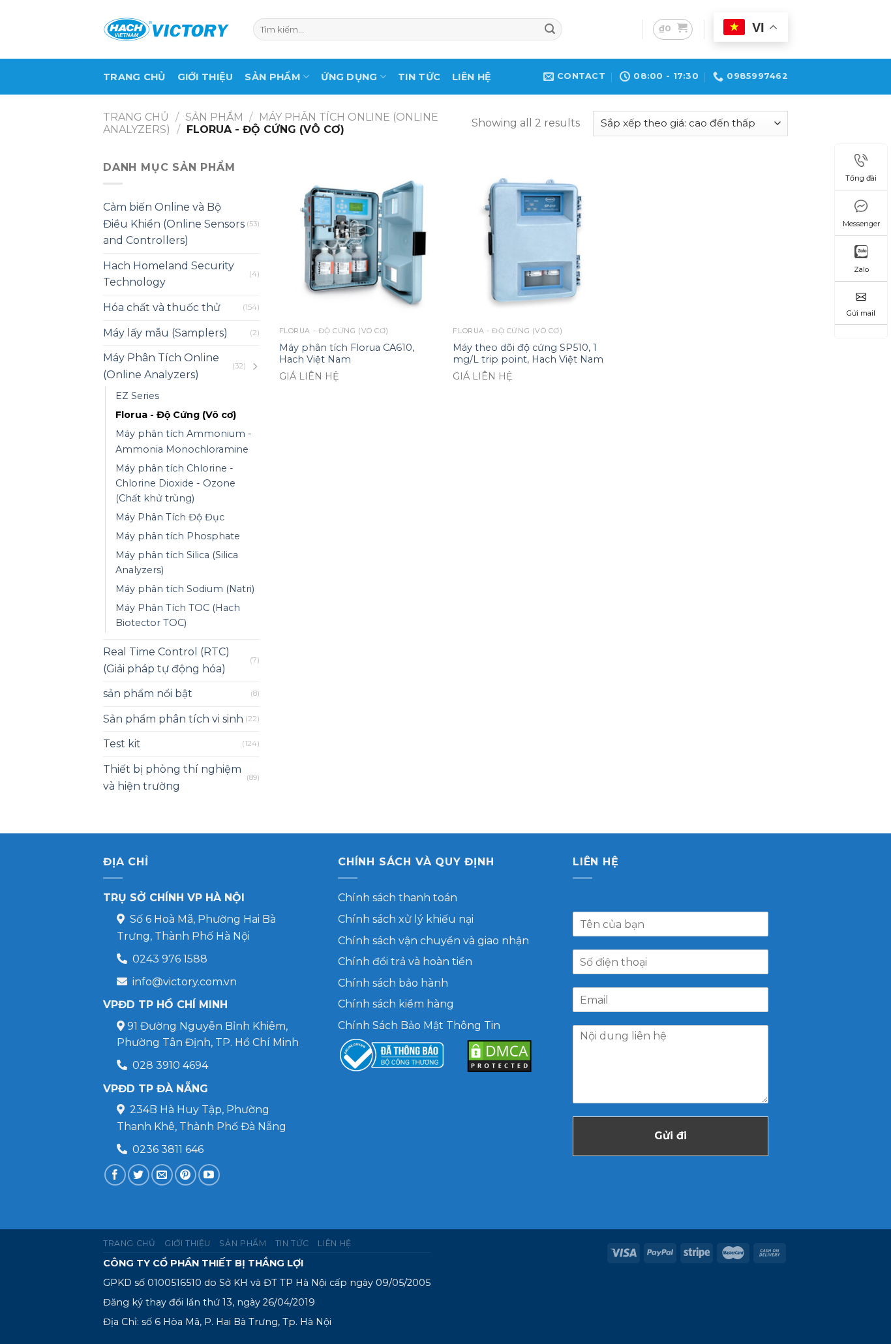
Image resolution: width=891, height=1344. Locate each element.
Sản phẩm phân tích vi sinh (173, 719)
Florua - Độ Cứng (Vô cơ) (175, 415)
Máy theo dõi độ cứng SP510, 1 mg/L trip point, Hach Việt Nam (528, 354)
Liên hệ (471, 77)
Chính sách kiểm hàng (396, 1004)
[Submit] (550, 29)
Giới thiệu (205, 77)
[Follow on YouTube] (209, 1175)
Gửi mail (861, 313)
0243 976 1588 (169, 959)
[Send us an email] (162, 1175)
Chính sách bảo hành (393, 983)
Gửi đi (670, 1135)
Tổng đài (861, 178)
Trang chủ (134, 77)
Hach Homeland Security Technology (168, 274)
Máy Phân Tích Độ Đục (169, 517)
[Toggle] (254, 366)
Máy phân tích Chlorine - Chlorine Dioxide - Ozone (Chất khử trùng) (175, 483)
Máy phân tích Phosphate (177, 536)
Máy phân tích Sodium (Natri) (184, 589)
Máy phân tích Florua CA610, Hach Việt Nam (346, 354)
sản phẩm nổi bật (147, 693)
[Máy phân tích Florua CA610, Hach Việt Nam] (359, 239)
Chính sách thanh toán (397, 897)
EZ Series (137, 396)
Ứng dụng (349, 77)
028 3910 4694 (170, 1065)
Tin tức (419, 77)
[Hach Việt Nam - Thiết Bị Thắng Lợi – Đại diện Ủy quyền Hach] (168, 29)
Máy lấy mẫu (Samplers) (165, 333)
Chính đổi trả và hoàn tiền (405, 961)
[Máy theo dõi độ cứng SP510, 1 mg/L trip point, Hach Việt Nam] (533, 239)
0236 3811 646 (168, 1149)
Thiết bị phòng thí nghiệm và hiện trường (172, 777)
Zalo (861, 269)
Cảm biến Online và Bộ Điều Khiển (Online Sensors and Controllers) (174, 223)
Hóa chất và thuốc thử (161, 307)
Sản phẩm (272, 77)
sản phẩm (214, 117)
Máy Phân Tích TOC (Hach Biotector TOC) (177, 615)
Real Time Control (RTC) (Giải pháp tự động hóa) (166, 660)
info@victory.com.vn (184, 982)
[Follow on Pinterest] (185, 1175)
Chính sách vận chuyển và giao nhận (433, 940)
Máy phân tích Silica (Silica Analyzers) (176, 562)
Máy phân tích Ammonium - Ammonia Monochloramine (183, 441)
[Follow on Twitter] (138, 1175)
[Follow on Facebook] (115, 1175)
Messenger (861, 223)
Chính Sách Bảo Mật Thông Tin (419, 1025)
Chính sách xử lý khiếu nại (406, 919)
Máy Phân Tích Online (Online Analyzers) (161, 366)
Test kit (122, 744)
